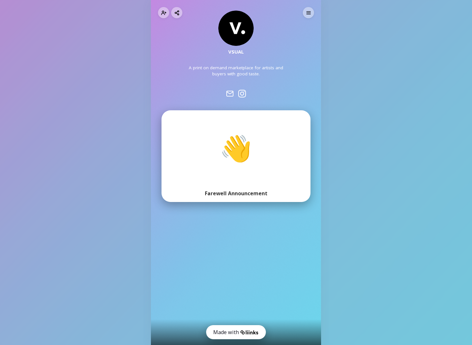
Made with (226, 332)
